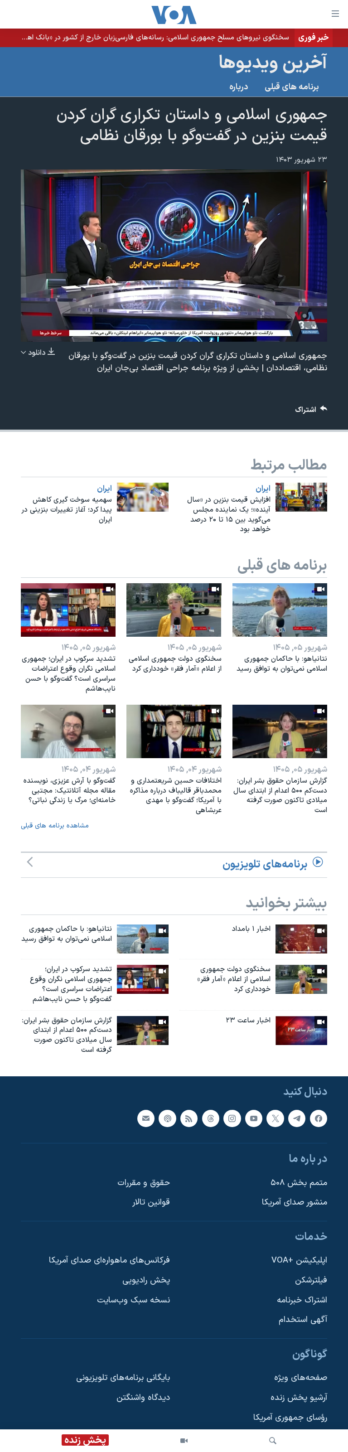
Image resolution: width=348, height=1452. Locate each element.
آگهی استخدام (303, 1320)
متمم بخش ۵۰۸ (299, 1183)
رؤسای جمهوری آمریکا (290, 1418)
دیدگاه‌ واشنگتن (143, 1398)
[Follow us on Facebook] (318, 1118)
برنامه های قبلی (292, 87)
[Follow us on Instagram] (232, 1118)
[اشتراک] (146, 1118)
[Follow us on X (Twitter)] (275, 1118)
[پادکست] (167, 1118)
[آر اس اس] (189, 1118)
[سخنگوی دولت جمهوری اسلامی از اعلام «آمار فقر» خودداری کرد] (173, 610)
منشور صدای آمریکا (294, 1202)
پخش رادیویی (146, 1280)
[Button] (311, 412)
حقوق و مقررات (143, 1183)
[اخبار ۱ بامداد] (301, 938)
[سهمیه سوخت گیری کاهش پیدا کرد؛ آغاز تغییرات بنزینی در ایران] (143, 497)
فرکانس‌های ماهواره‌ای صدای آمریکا (109, 1260)
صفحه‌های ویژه (300, 1378)
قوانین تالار (151, 1202)
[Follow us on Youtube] (253, 1118)
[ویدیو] (184, 1440)
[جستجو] (272, 1440)
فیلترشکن (311, 1280)
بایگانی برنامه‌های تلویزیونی (123, 1378)
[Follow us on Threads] (210, 1118)
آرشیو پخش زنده (299, 1398)
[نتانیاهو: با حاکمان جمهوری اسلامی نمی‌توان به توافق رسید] (279, 610)
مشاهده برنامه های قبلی (55, 826)
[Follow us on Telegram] (296, 1118)
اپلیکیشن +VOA (299, 1260)
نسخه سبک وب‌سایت (133, 1300)
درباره (238, 87)
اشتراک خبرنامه (302, 1300)
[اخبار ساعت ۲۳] (301, 1030)
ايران (263, 489)
